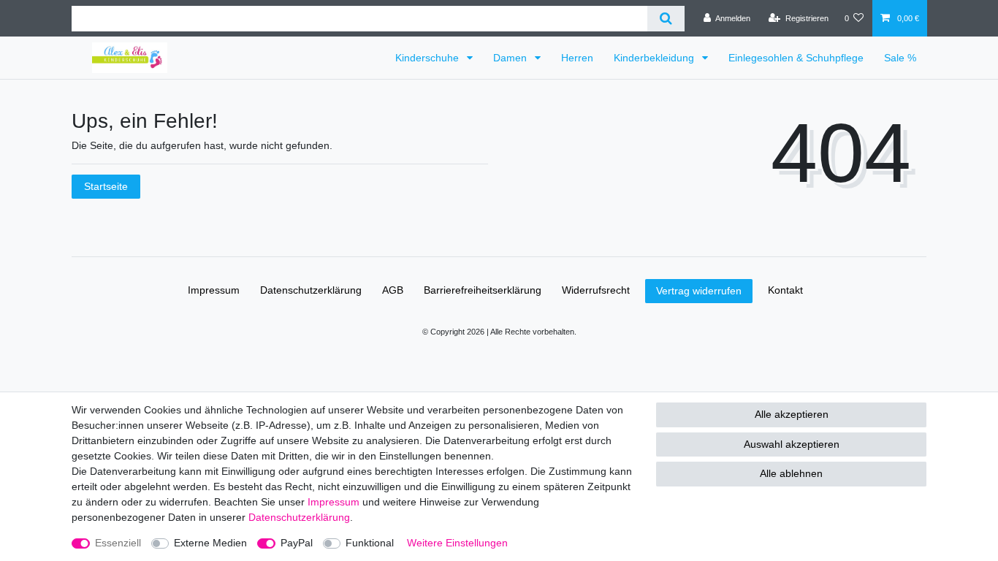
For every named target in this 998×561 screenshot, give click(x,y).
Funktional (370, 543)
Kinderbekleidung (655, 58)
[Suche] (666, 18)
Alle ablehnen (791, 473)
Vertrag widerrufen (699, 291)
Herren (577, 58)
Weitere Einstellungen (457, 543)
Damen (511, 58)
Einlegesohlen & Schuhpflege (796, 58)
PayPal (297, 543)
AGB (392, 290)
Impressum (214, 290)
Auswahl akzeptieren (791, 444)
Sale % (900, 58)
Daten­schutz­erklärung (311, 290)
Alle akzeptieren (792, 414)
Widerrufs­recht (596, 290)
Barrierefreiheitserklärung (482, 290)
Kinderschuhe (428, 58)
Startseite (106, 186)
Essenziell (118, 543)
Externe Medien (210, 543)
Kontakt (785, 290)
